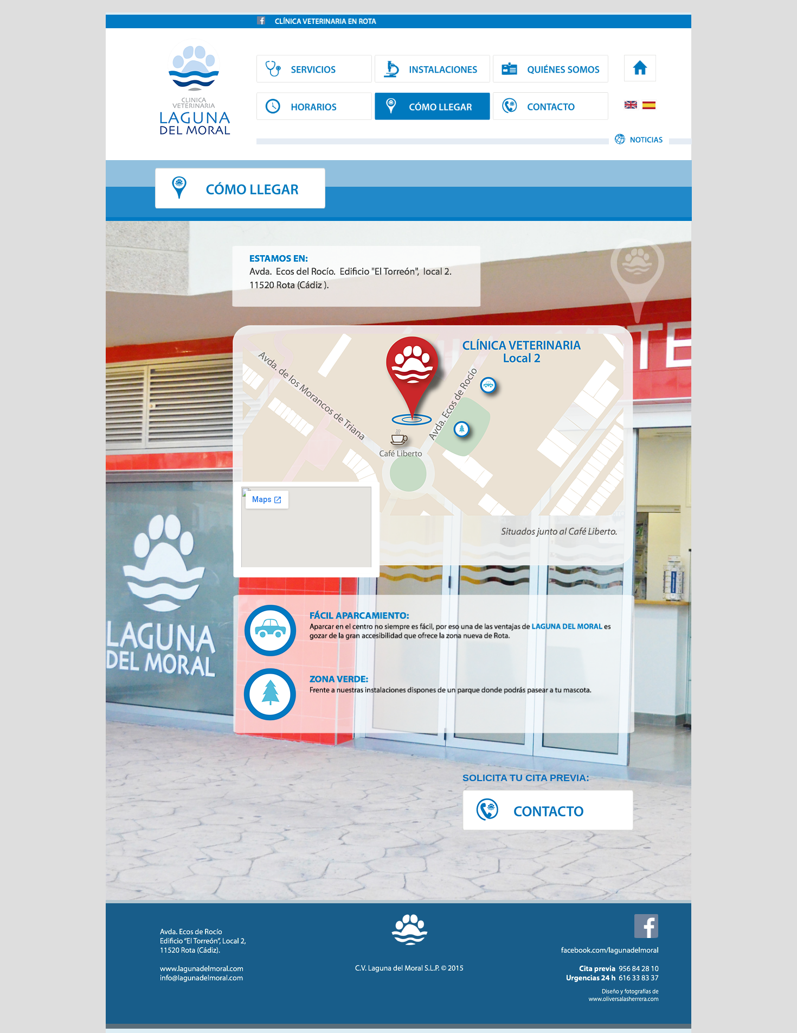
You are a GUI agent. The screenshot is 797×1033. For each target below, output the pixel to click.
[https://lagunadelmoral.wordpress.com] (640, 69)
